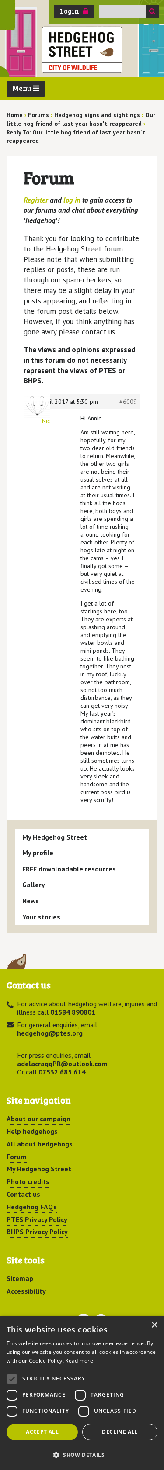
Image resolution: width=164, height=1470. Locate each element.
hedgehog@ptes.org (50, 1033)
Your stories (41, 916)
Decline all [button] (119, 1432)
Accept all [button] (42, 1432)
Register (36, 200)
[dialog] (82, 1393)
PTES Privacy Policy (37, 1219)
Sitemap (20, 1278)
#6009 (128, 402)
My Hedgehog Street (54, 837)
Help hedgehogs (32, 1131)
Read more (79, 1360)
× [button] (154, 1325)
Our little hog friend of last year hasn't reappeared (81, 119)
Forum (17, 1156)
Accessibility (26, 1291)
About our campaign (38, 1118)
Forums (38, 115)
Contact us (23, 1194)
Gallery (33, 884)
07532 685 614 (61, 1071)
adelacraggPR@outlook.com (62, 1063)
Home (15, 115)
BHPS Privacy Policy (37, 1231)
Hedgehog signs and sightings (97, 115)
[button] (82, 1454)
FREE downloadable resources (69, 868)
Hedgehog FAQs (32, 1206)
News (30, 900)
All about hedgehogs (40, 1144)
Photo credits (28, 1181)
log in (71, 200)
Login (69, 11)
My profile (37, 852)
